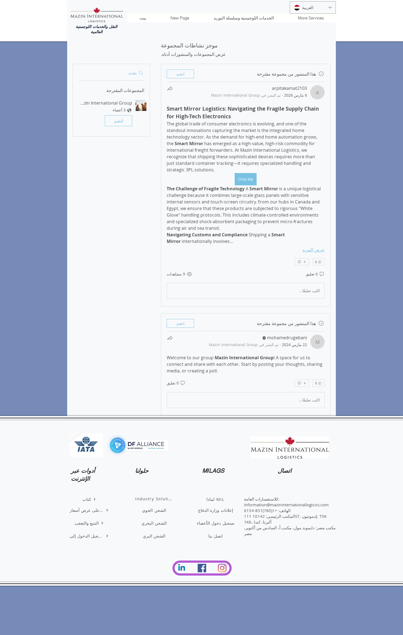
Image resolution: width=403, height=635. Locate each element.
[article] (245, 185)
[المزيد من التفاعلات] (302, 261)
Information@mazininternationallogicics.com (286, 504)
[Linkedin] (181, 568)
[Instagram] (222, 568)
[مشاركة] (170, 88)
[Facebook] (202, 568)
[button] (111, 114)
